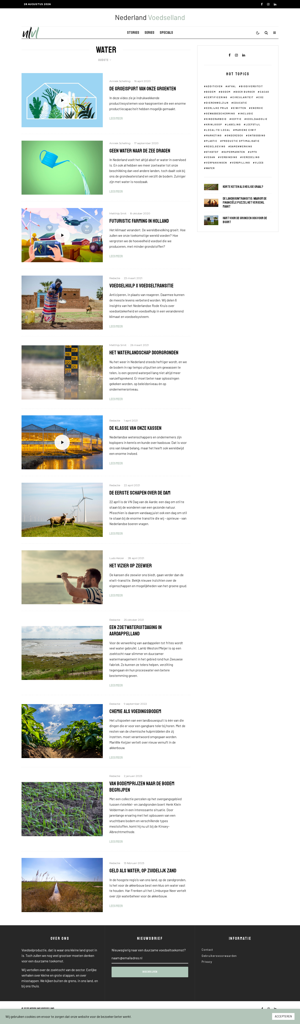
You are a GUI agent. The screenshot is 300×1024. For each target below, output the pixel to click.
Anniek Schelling (119, 81)
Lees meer (116, 119)
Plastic (211, 141)
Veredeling (251, 157)
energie (257, 108)
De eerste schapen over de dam (139, 493)
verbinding (228, 157)
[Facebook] (262, 4)
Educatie (240, 102)
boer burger (245, 91)
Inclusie (246, 113)
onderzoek (235, 135)
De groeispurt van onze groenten (142, 89)
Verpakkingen (216, 162)
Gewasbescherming (220, 113)
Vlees (259, 162)
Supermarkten (234, 152)
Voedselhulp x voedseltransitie (141, 286)
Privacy (207, 961)
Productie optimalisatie (241, 141)
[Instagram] (268, 4)
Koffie (236, 119)
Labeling (234, 124)
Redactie (114, 278)
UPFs (253, 152)
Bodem (211, 91)
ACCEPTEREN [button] (283, 1016)
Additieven (214, 86)
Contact (207, 949)
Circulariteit (242, 97)
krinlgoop (214, 124)
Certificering (217, 97)
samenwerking (241, 146)
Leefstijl (253, 124)
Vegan (210, 157)
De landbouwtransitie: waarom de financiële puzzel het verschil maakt (245, 203)
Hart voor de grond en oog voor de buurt (245, 220)
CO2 (261, 97)
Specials (166, 32)
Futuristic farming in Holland (139, 221)
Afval (232, 86)
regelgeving (216, 146)
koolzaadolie (256, 119)
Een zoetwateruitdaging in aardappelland (135, 630)
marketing (214, 135)
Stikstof (212, 152)
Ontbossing (257, 135)
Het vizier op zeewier (130, 566)
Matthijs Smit (118, 213)
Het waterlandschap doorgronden (143, 353)
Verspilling (241, 162)
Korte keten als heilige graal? (243, 187)
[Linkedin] (275, 4)
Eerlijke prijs (217, 108)
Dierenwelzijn (217, 102)
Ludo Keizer (116, 558)
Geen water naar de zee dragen (139, 151)
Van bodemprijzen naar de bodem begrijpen (141, 786)
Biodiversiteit (252, 86)
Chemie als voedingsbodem (135, 711)
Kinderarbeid (216, 119)
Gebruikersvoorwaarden (219, 956)
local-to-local (218, 130)
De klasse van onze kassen (135, 428)
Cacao (264, 91)
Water (210, 168)
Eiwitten (239, 108)
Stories (133, 32)
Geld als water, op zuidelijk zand (142, 871)
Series (149, 32)
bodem (226, 91)
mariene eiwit (245, 130)
